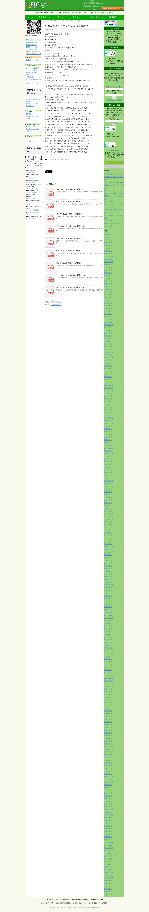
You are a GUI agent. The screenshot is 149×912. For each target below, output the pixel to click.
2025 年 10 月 (108, 262)
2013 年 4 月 (108, 667)
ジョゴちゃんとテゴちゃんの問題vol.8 (70, 287)
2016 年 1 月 (108, 577)
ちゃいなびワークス (32, 188)
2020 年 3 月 (108, 442)
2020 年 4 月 (108, 440)
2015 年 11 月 (108, 582)
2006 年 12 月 (108, 872)
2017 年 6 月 (108, 530)
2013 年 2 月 (108, 672)
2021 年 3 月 (108, 410)
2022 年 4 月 (108, 374)
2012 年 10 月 (108, 683)
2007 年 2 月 (108, 870)
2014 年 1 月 (108, 642)
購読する (109, 162)
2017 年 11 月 (108, 516)
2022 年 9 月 (108, 360)
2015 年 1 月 (108, 609)
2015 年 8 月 (108, 590)
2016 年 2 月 (108, 574)
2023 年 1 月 (108, 349)
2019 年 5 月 (108, 467)
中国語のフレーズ (31, 72)
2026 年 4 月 (108, 245)
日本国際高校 (30, 172)
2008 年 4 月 (108, 831)
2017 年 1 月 (108, 544)
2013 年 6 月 (108, 661)
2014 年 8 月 (108, 623)
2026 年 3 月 (108, 248)
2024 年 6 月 (108, 303)
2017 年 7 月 (108, 527)
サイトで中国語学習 (32, 68)
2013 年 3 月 (108, 670)
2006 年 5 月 (108, 889)
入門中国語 (29, 75)
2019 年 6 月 (108, 464)
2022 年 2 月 (108, 379)
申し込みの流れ (31, 126)
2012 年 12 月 (108, 678)
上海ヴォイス (30, 198)
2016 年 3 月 (108, 571)
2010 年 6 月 (108, 760)
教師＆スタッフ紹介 (32, 116)
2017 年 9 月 (108, 522)
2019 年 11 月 (108, 451)
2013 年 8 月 (108, 656)
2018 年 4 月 (108, 503)
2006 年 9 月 (108, 880)
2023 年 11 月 (108, 322)
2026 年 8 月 (108, 234)
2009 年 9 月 (108, 785)
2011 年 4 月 (108, 733)
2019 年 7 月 (108, 462)
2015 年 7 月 (108, 593)
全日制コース (62, 17)
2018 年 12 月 (108, 481)
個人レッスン (78, 17)
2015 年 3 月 (108, 604)
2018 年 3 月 (108, 505)
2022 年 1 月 (108, 382)
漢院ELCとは (45, 17)
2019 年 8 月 (108, 459)
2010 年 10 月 (108, 749)
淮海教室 (29, 114)
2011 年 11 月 (108, 713)
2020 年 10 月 (108, 423)
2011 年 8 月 (108, 722)
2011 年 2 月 (108, 738)
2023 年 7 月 (108, 333)
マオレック (29, 214)
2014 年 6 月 (108, 629)
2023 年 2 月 (108, 347)
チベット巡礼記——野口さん (113, 201)
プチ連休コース (96, 17)
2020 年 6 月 (108, 434)
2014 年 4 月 (108, 634)
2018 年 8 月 (108, 492)
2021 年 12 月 (108, 385)
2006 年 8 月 (108, 883)
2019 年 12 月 (108, 448)
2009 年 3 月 (108, 801)
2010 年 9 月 (108, 752)
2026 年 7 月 (108, 237)
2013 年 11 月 (108, 648)
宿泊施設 (29, 118)
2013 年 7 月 (108, 659)
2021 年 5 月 (108, 404)
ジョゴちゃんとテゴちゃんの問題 (58, 159)
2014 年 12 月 (108, 612)
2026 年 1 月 (108, 253)
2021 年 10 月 (108, 390)
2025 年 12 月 (108, 256)
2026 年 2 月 (108, 251)
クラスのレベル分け (32, 129)
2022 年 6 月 (108, 368)
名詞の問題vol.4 (56, 305)
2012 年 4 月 (108, 700)
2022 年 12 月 (108, 352)
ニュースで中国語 (31, 70)
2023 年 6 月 (108, 336)
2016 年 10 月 (108, 552)
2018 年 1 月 (108, 511)
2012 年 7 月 (108, 692)
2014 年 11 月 (108, 615)
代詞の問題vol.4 (56, 302)
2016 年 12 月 (108, 546)
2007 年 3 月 (108, 867)
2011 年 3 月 (108, 735)
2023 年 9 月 (108, 327)
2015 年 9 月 (108, 587)
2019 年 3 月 (108, 472)
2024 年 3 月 (108, 311)
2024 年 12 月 (108, 289)
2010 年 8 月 (108, 755)
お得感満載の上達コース (33, 54)
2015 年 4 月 (108, 601)
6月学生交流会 (108, 220)
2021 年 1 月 (108, 415)
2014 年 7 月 (108, 626)
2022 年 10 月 (108, 357)
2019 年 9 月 (108, 456)
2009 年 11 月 (108, 779)
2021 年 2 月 (108, 412)
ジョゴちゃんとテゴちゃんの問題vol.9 (70, 226)
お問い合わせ (30, 131)
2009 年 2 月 (108, 804)
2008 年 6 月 (108, 826)
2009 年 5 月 (108, 796)
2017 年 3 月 (108, 538)
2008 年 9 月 (108, 817)
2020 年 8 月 (108, 429)
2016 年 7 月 (108, 560)
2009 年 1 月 (108, 807)
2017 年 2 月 (108, 541)
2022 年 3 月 (108, 377)
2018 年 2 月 (108, 508)
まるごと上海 (30, 182)
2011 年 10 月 (108, 716)
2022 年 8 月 (108, 363)
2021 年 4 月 (108, 407)
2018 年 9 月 (108, 489)
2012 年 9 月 (108, 686)
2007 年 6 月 (108, 859)
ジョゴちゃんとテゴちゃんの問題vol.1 (70, 251)
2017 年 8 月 (108, 525)
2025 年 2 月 (108, 284)
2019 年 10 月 (108, 453)
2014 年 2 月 (108, 640)
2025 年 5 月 (108, 275)
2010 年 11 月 (108, 746)
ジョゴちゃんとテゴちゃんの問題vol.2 (70, 201)
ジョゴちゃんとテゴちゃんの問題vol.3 (70, 189)
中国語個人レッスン (32, 60)
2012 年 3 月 (108, 702)
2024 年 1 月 (108, 316)
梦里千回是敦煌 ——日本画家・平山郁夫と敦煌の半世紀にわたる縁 (114, 176)
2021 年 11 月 (108, 388)
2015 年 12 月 (108, 579)
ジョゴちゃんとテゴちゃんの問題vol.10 (70, 275)
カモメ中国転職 (31, 192)
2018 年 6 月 (108, 497)
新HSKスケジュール (32, 83)
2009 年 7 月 (108, 790)
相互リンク (29, 139)
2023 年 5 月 (108, 338)
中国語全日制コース (32, 42)
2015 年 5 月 (108, 598)
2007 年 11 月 (108, 845)
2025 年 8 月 (108, 267)
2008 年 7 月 (108, 823)
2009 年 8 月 (108, 787)
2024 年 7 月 (108, 300)
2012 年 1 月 (108, 708)
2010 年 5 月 (108, 763)
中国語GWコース (31, 45)
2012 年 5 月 (108, 697)
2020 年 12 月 (108, 418)
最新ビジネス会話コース (33, 51)
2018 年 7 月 (108, 494)
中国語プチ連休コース (33, 47)
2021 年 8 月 (108, 396)
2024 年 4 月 (108, 308)
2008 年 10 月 (108, 815)
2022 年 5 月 (108, 371)
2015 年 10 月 (108, 585)
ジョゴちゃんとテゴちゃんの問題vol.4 (70, 263)
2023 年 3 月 (108, 344)
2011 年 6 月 (108, 727)
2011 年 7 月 (108, 724)
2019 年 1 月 (108, 478)
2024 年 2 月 (108, 314)
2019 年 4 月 (108, 470)
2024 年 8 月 (108, 297)
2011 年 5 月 (108, 730)
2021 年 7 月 (108, 399)
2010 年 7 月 (108, 757)
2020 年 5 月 (108, 437)
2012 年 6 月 (108, 694)
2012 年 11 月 (108, 681)
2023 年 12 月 (108, 319)
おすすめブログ (31, 141)
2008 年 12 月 (108, 809)
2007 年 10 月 (108, 848)
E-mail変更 (111, 100)
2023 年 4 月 (108, 341)
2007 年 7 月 (108, 856)
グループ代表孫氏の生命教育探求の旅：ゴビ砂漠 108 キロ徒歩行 (114, 185)
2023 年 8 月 (108, 330)
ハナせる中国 (30, 178)
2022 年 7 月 (108, 366)
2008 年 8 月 (108, 820)
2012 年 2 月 (108, 705)
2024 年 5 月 (108, 305)
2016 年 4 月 (108, 568)
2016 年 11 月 (108, 549)
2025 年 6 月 (108, 273)
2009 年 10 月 (108, 782)
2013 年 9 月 (108, 653)
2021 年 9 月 (108, 393)
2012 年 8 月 (108, 689)
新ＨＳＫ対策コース (32, 49)
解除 (119, 100)
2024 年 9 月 (108, 295)
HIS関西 (28, 204)
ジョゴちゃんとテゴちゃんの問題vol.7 (70, 214)
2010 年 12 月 (108, 744)
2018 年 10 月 (108, 486)
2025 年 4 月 (108, 278)
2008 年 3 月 (108, 834)
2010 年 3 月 (108, 768)
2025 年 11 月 (108, 259)
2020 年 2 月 (108, 445)
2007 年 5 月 (108, 861)
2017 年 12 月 (108, 514)
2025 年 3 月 (108, 281)
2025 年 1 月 (108, 286)
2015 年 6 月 (108, 596)
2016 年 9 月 (108, 555)
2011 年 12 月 (108, 711)
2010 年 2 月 (108, 771)
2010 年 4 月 (108, 765)
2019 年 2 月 (108, 475)
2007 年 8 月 (108, 853)
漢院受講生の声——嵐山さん (113, 190)
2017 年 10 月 (108, 519)
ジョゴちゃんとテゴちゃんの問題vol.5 (70, 238)
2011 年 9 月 (108, 719)
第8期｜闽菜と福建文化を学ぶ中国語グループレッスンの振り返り (114, 196)
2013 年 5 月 (108, 664)
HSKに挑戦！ (30, 77)
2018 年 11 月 (108, 483)
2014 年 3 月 (108, 637)
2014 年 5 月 (108, 631)
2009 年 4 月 (108, 798)
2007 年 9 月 (108, 850)
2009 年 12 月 (108, 776)
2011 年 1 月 (108, 741)
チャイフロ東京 (31, 218)
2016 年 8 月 (108, 557)
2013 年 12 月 (108, 645)
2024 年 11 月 (108, 292)
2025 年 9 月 (108, 264)
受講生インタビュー (32, 103)
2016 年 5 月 (108, 566)
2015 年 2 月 (108, 607)
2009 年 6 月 (108, 793)
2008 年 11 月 (108, 812)
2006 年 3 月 (108, 894)
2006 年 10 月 (108, 878)
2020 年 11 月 (108, 420)
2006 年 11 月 (108, 875)
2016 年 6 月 (108, 563)
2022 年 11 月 (108, 355)
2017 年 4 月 (108, 535)
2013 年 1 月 (108, 675)
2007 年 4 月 (108, 864)
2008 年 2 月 (108, 837)
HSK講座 (113, 17)
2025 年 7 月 (108, 270)
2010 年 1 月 (108, 774)
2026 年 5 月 (108, 242)
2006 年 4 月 (108, 891)
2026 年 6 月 (108, 240)
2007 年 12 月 (108, 842)
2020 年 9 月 (108, 426)
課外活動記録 (30, 106)
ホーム (30, 17)
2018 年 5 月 (108, 500)
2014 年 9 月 (108, 620)
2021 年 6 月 (108, 401)
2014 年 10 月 (108, 618)
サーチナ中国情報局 (32, 210)
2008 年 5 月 (108, 828)
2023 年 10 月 (108, 325)
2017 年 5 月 (108, 533)
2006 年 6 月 (108, 886)
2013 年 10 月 (108, 650)
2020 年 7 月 (108, 431)
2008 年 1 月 (108, 839)
